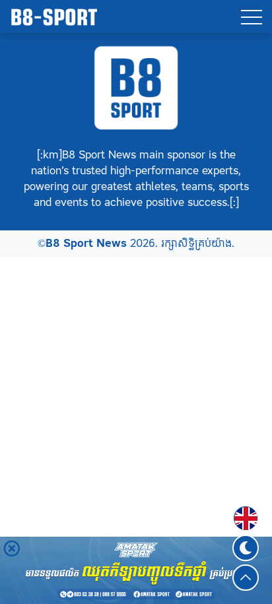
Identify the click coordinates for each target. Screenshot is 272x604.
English (245, 510)
